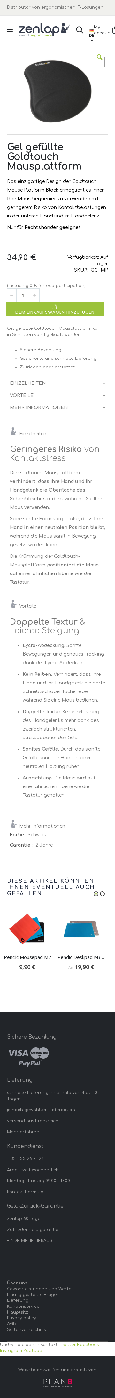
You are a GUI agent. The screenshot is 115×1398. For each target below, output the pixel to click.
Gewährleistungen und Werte (39, 1289)
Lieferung (17, 1300)
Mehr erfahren (23, 1132)
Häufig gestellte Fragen (33, 1294)
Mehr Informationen (39, 407)
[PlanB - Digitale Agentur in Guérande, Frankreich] (57, 1383)
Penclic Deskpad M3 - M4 (81, 957)
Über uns (17, 1283)
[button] (100, 62)
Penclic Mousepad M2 (27, 957)
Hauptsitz (17, 1312)
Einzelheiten (28, 383)
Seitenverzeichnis (26, 1329)
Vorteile (22, 395)
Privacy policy (21, 1318)
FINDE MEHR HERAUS (29, 1240)
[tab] (57, 383)
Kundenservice (23, 1306)
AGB (11, 1324)
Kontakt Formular (26, 1192)
